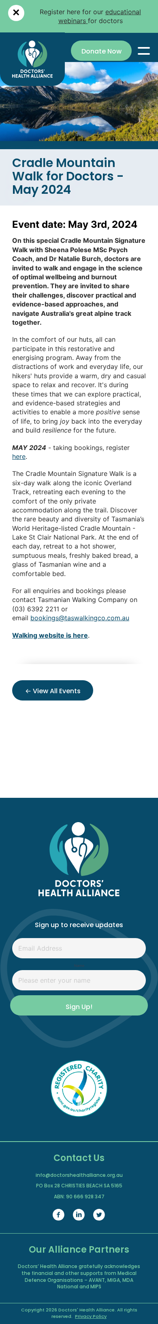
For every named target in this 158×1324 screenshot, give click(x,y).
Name (79, 966)
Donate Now (101, 52)
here (19, 456)
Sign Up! (79, 1007)
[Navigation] (144, 51)
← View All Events (53, 691)
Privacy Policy (91, 1317)
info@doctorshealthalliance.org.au (79, 1175)
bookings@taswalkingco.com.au (79, 618)
